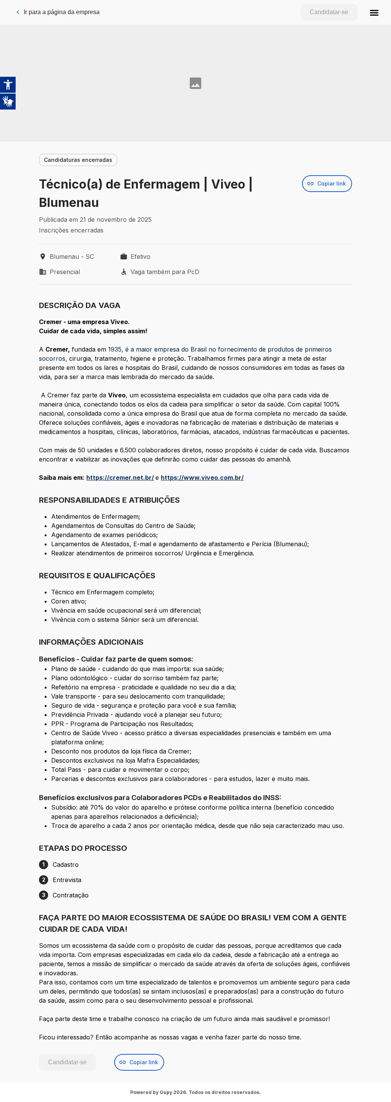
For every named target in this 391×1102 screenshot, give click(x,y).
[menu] (374, 12)
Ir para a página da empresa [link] (62, 12)
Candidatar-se (329, 12)
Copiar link (331, 183)
